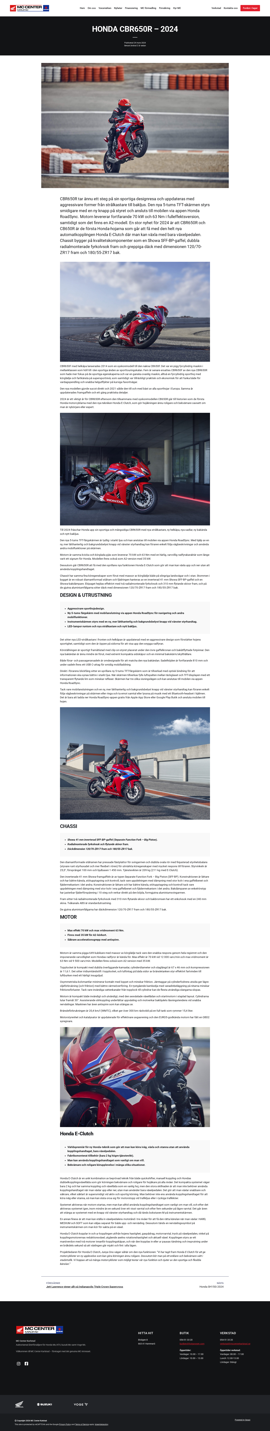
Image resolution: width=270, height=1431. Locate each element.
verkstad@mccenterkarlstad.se (235, 1343)
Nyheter (118, 8)
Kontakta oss (231, 8)
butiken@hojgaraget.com (192, 1343)
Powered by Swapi (242, 1420)
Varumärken (105, 8)
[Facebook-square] (26, 1363)
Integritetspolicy (101, 1424)
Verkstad (216, 8)
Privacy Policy (65, 1424)
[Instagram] (18, 1363)
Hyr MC (177, 8)
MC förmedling (148, 8)
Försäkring (164, 8)
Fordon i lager (250, 8)
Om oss (92, 8)
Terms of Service (82, 1424)
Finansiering (131, 8)
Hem (82, 8)
